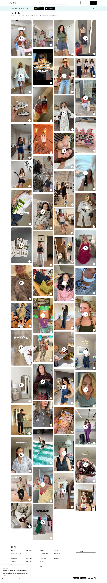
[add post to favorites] (29, 54)
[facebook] (89, 578)
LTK (26, 553)
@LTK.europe (14, 564)
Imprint (41, 561)
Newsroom (28, 561)
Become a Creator (30, 556)
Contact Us (57, 558)
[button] (86, 551)
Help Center (57, 553)
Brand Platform (29, 558)
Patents (42, 566)
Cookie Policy (43, 558)
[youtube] (92, 578)
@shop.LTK (13, 556)
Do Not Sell (42, 564)
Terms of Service (44, 553)
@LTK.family (14, 561)
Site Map (56, 556)
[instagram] (95, 578)
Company (28, 564)
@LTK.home (14, 558)
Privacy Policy (43, 556)
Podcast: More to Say (16, 553)
